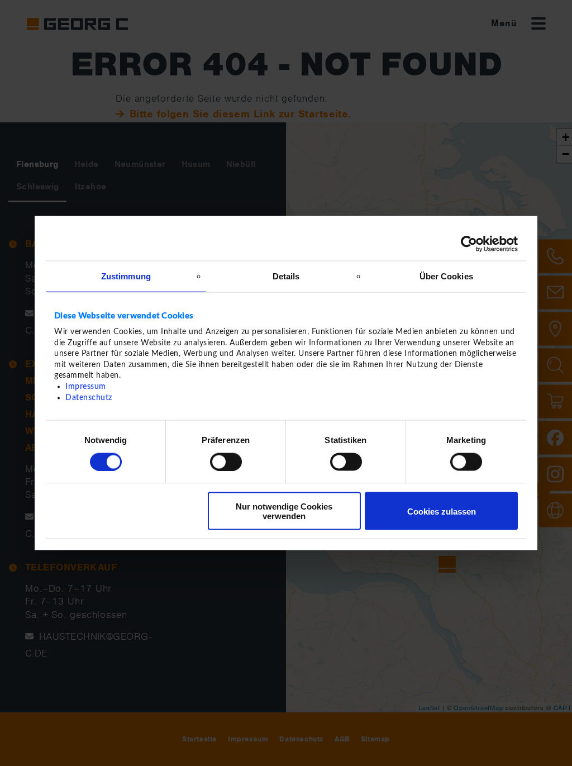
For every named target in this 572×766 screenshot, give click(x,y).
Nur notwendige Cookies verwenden (284, 511)
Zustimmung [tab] (126, 275)
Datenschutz (88, 397)
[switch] (226, 461)
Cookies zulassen (441, 511)
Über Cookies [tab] (446, 275)
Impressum (85, 387)
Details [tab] (286, 275)
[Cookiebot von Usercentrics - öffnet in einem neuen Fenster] (469, 243)
